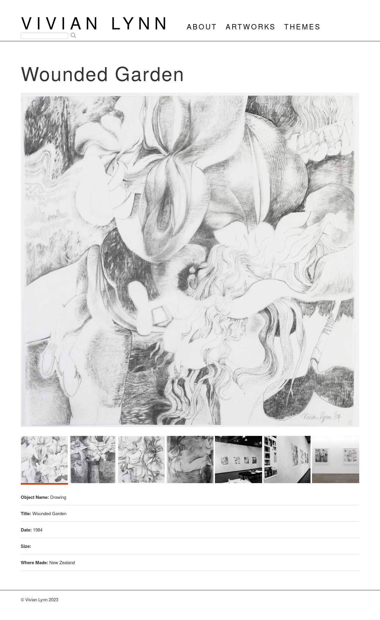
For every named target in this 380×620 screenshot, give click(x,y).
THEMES (302, 26)
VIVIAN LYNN (96, 22)
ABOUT (202, 26)
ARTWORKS (251, 26)
